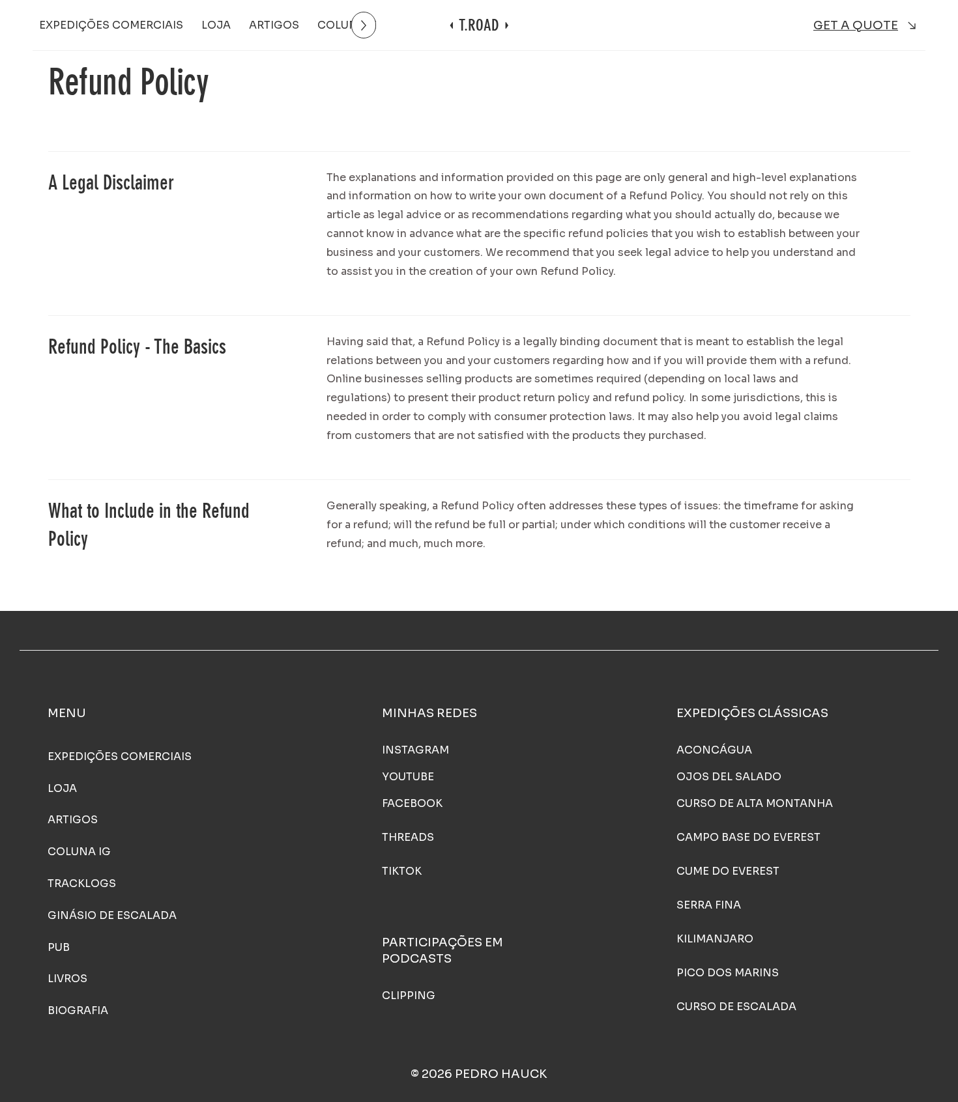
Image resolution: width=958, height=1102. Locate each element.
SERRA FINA (708, 905)
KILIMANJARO (714, 939)
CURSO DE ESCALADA (736, 1006)
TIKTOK (402, 871)
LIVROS (67, 978)
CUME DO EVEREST (727, 871)
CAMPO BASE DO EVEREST (748, 837)
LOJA (62, 788)
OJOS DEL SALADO (728, 777)
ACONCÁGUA (714, 750)
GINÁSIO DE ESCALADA (112, 915)
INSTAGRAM (415, 750)
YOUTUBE (408, 777)
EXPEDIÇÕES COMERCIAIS (120, 756)
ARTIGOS (73, 819)
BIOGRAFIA (78, 1010)
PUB (59, 947)
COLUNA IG (79, 851)
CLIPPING (408, 995)
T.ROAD (479, 25)
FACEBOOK (412, 803)
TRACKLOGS (82, 883)
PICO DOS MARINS (727, 973)
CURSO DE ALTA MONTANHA (754, 803)
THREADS (408, 837)
